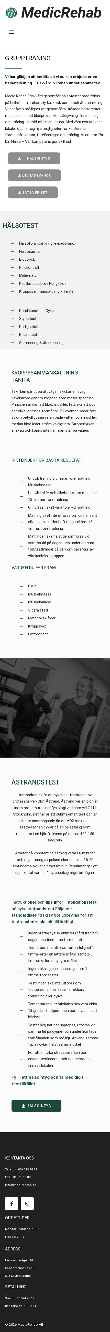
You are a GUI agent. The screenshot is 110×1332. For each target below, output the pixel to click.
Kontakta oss (19, 1158)
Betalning (15, 1286)
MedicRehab (61, 12)
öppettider (17, 1217)
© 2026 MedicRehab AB (24, 1324)
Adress (12, 1249)
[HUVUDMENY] (12, 32)
